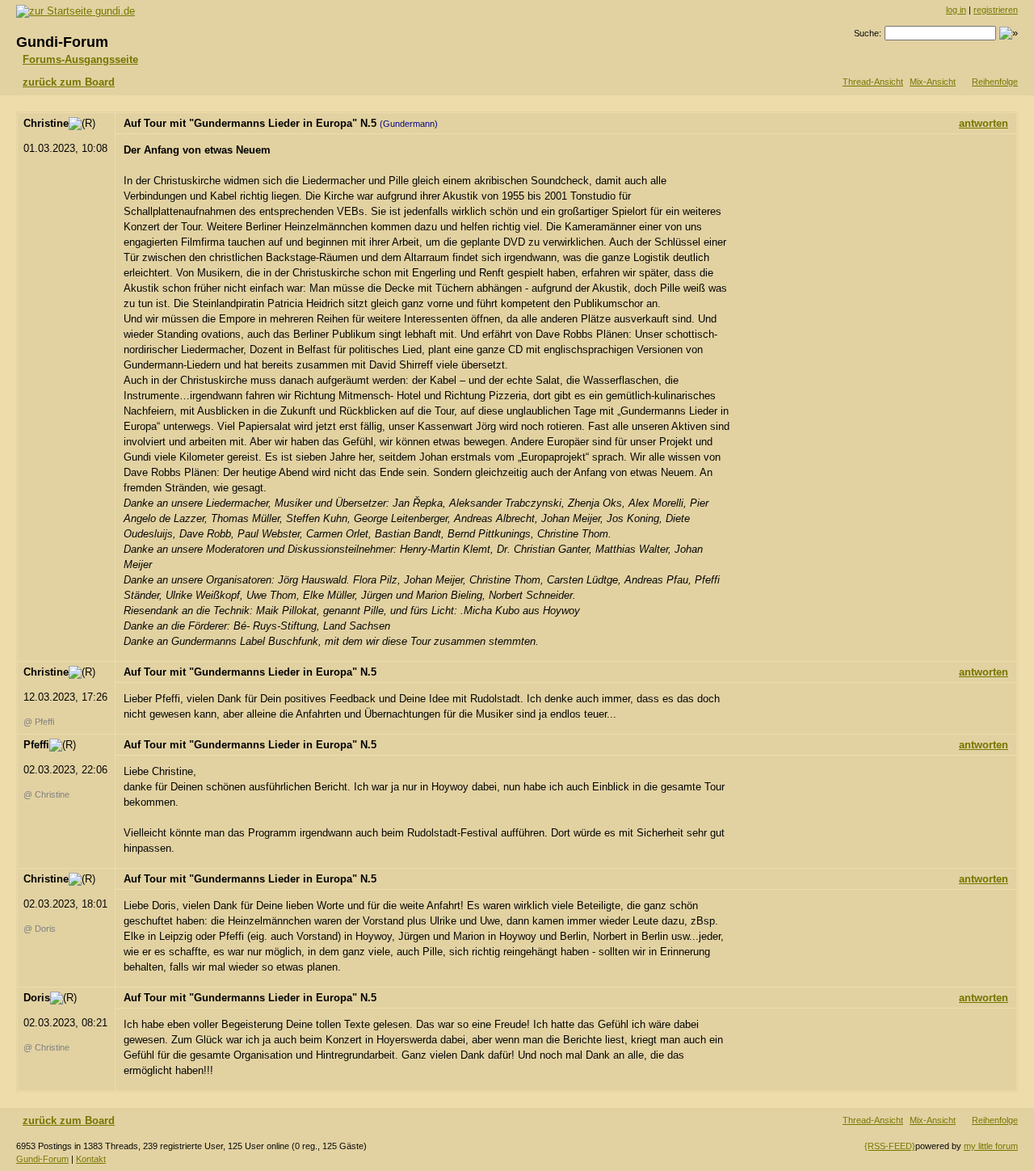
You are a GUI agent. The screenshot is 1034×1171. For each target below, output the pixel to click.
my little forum (991, 1146)
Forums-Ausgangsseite (80, 59)
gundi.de (113, 11)
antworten (983, 123)
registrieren (995, 10)
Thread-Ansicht (873, 81)
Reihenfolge (995, 81)
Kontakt (91, 1159)
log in (956, 10)
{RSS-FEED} (889, 1146)
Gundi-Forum (42, 1159)
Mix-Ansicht (933, 81)
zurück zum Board (69, 82)
